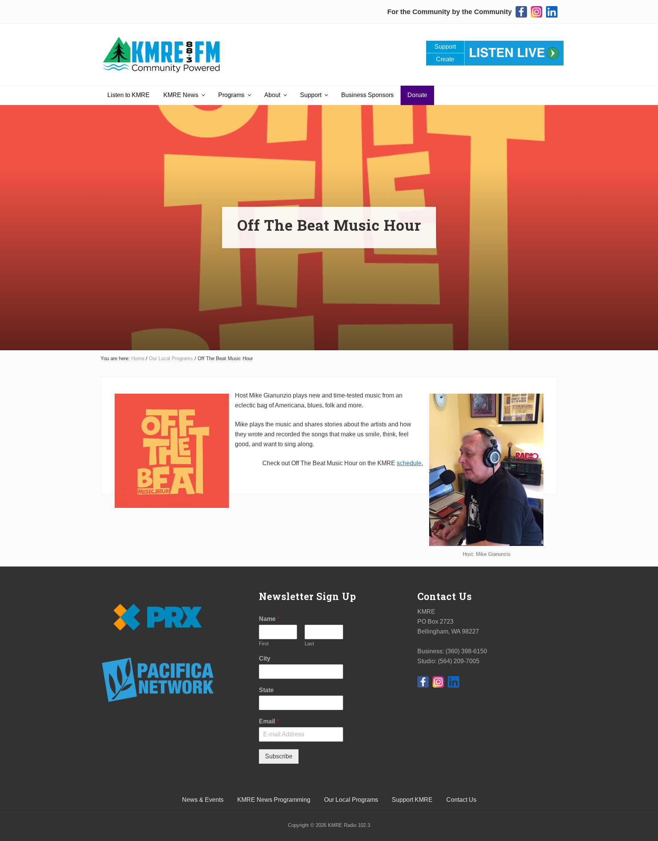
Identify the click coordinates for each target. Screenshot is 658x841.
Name (269, 619)
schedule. (410, 463)
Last (309, 643)
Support (445, 46)
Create (445, 59)
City (264, 658)
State (266, 690)
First (264, 643)
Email (269, 721)
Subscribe (278, 756)
